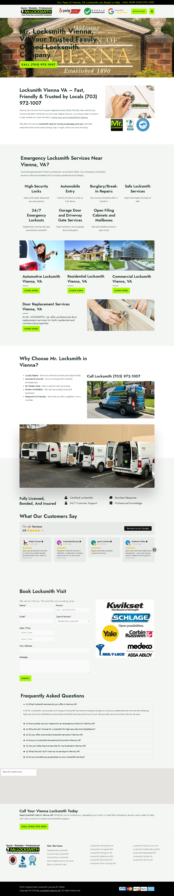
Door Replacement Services (60, 861)
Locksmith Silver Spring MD (103, 863)
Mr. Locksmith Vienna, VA (48, 890)
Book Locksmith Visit (56, 864)
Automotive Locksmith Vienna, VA (41, 279)
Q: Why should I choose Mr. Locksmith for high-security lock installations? (60, 729)
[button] (138, 2)
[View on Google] (24, 542)
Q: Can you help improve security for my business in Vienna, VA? (56, 746)
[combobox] (58, 609)
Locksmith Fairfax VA (142, 856)
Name (23, 605)
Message (24, 657)
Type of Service (64, 617)
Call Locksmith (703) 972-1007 (113, 376)
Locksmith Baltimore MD (101, 856)
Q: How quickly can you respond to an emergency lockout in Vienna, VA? (60, 723)
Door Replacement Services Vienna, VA (46, 306)
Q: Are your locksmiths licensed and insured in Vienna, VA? (53, 740)
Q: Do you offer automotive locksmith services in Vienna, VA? (54, 735)
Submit (25, 678)
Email (23, 617)
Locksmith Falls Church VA (145, 846)
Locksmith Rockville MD (101, 860)
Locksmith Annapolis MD (101, 849)
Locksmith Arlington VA (101, 853)
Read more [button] (27, 558)
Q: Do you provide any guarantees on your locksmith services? (55, 757)
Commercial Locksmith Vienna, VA (131, 279)
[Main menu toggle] (151, 11)
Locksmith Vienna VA (143, 860)
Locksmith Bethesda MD (144, 853)
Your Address (26, 646)
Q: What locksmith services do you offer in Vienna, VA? (51, 704)
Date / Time (25, 628)
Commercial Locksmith (58, 854)
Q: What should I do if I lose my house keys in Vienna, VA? (53, 751)
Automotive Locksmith (58, 857)
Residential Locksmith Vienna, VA (85, 279)
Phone (60, 605)
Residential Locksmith (57, 850)
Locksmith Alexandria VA (101, 846)
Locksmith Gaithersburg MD (146, 849)
